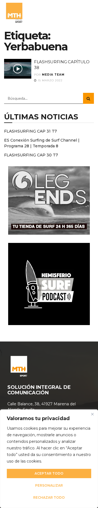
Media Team (53, 74)
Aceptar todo (49, 473)
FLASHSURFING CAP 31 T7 (30, 131)
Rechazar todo (49, 497)
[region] (49, 458)
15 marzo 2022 (50, 80)
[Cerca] (92, 414)
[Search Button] (88, 98)
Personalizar (49, 485)
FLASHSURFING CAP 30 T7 (31, 155)
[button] (88, 12)
